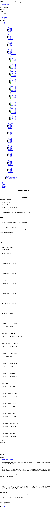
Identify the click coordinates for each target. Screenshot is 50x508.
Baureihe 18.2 (10, 37)
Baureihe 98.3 (10, 166)
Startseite (3, 22)
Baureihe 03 (10, 30)
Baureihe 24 (10, 44)
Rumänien (4, 186)
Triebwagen (8, 176)
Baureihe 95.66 (10, 164)
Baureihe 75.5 (10, 137)
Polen (3, 185)
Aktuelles (3, 23)
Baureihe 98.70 (10, 170)
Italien (3, 183)
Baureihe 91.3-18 (11, 152)
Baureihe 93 (10, 158)
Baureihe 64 (10, 130)
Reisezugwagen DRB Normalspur (11, 177)
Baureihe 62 (10, 129)
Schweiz (3, 187)
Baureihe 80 (10, 139)
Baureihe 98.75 (10, 171)
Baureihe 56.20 (10, 126)
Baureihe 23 (10, 42)
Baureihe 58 (10, 128)
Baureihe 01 (10, 27)
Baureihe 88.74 (10, 144)
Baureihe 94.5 (10, 161)
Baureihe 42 (10, 48)
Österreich (4, 184)
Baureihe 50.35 (10, 53)
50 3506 (11, 55)
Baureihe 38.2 (10, 45)
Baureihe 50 (10, 52)
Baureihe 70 (10, 134)
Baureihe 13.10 (10, 33)
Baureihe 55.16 (10, 124)
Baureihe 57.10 (10, 127)
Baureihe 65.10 (10, 132)
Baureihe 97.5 (10, 165)
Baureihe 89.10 (10, 148)
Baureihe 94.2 (10, 160)
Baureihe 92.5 (10, 157)
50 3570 (12, 495)
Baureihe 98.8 (10, 169)
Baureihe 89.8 (10, 147)
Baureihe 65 (10, 131)
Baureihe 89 (10, 145)
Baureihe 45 (10, 51)
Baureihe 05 (10, 32)
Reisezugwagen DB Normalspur (11, 178)
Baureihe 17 (10, 35)
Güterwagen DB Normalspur (10, 180)
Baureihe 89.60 (10, 149)
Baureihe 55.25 (10, 125)
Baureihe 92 (10, 154)
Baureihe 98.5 (10, 167)
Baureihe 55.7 (10, 123)
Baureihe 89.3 (10, 146)
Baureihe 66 (10, 133)
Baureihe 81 (10, 140)
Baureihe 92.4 (10, 156)
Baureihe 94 (10, 159)
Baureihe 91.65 (10, 153)
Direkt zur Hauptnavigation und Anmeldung (9, 5)
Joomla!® (5, 506)
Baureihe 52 (10, 121)
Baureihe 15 (10, 34)
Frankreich (4, 182)
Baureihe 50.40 (10, 120)
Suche (3, 24)
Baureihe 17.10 (10, 36)
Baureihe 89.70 (10, 150)
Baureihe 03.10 (10, 31)
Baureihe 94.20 (10, 162)
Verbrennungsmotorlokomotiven (11, 175)
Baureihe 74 (10, 135)
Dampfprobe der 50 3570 (9, 494)
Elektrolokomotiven (9, 174)
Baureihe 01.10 (10, 29)
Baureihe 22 (10, 41)
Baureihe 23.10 (10, 43)
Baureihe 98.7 (10, 168)
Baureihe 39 (10, 47)
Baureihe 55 (10, 122)
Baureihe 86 (10, 143)
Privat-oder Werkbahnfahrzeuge (9, 181)
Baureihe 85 (10, 142)
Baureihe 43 (10, 49)
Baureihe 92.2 (10, 155)
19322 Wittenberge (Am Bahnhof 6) (7, 459)
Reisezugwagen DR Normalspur (11, 179)
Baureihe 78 (10, 138)
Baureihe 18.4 (10, 39)
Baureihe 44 (10, 50)
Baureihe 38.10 (10, 46)
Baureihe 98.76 (10, 172)
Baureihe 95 (10, 163)
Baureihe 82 (10, 141)
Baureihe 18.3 (10, 38)
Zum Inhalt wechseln (5, 4)
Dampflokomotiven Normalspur (11, 26)
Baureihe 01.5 (10, 28)
